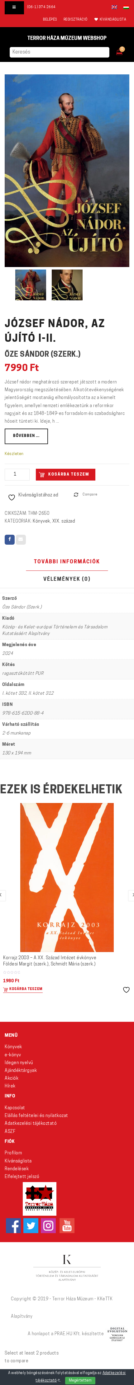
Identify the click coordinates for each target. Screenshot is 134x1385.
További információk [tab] (67, 562)
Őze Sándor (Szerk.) (43, 355)
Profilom (13, 1153)
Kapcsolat (15, 1108)
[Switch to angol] (114, 7)
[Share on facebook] (10, 540)
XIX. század (63, 521)
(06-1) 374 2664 (41, 7)
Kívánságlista (18, 1161)
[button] (123, 50)
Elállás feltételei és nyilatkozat (36, 1116)
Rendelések (17, 1169)
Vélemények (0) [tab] (67, 579)
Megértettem (80, 1381)
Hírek (10, 1086)
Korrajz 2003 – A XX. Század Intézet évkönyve (49, 961)
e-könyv (13, 1055)
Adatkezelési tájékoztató (31, 1123)
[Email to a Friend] (21, 540)
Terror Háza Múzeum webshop (67, 38)
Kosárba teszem (68, 475)
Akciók (11, 1078)
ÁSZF (10, 1131)
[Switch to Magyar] (124, 7)
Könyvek (41, 521)
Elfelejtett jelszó (22, 1177)
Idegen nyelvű (19, 1063)
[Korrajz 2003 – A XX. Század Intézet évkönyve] (67, 877)
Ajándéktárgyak (21, 1070)
